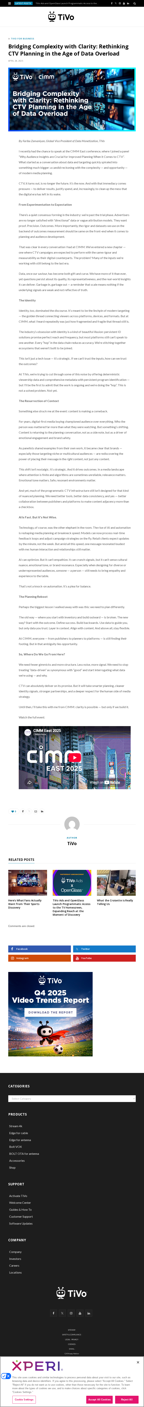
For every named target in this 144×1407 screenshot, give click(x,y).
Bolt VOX (15, 1146)
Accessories (17, 1160)
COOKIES (71, 1344)
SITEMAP (71, 1330)
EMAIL (71, 1349)
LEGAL (67, 1339)
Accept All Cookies (99, 1399)
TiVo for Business (22, 38)
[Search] (135, 3)
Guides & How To (20, 1209)
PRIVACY (74, 1339)
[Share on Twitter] (6, 163)
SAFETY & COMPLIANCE (71, 1335)
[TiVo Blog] (69, 16)
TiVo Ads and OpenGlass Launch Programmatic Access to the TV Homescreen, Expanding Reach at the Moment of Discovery (68, 3)
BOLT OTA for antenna (24, 1153)
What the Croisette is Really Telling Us (115, 902)
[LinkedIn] (6, 182)
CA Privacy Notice (72, 1354)
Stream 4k (15, 1126)
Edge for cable (18, 1133)
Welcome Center (20, 1202)
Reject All (126, 1399)
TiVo (71, 843)
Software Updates (21, 1223)
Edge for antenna (20, 1140)
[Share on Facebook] (6, 153)
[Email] (6, 172)
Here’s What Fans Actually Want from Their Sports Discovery (25, 904)
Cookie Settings (24, 1399)
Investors (15, 1258)
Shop (12, 1167)
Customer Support (21, 1216)
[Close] (138, 1362)
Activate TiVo (18, 1196)
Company (15, 1251)
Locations (15, 1272)
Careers (14, 1265)
